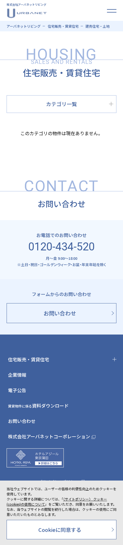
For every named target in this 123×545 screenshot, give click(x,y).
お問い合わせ (21, 421)
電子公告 (17, 390)
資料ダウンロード (38, 405)
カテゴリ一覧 (61, 104)
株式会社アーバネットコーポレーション (49, 436)
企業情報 (17, 374)
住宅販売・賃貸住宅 (28, 359)
